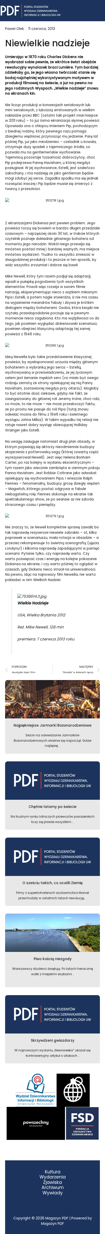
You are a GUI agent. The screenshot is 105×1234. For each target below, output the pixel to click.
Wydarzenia (53, 1177)
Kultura (52, 1172)
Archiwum (53, 1187)
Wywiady (53, 1193)
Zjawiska (52, 1182)
